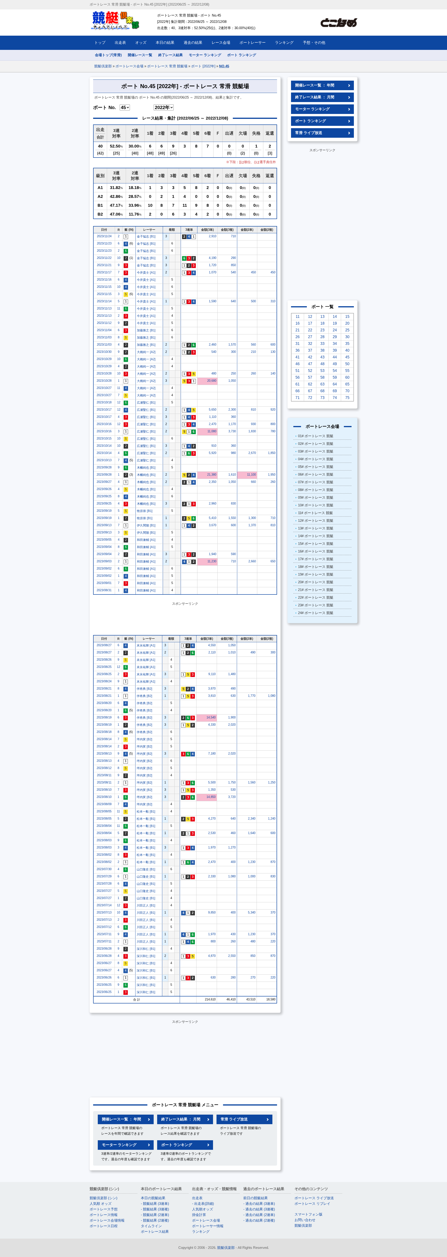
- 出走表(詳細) (203, 1203)
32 (310, 344)
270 (253, 977)
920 (273, 409)
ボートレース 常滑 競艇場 (167, 66)
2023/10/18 (104, 402)
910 (213, 445)
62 (310, 384)
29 (335, 337)
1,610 (232, 474)
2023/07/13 (104, 912)
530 (233, 789)
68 (322, 391)
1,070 (212, 272)
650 (273, 561)
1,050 (232, 380)
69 (335, 391)
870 (273, 862)
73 (322, 398)
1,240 (271, 818)
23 (322, 330)
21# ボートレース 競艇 (315, 590)
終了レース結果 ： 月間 (180, 1119)
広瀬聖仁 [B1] (146, 402)
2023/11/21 (104, 265)
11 (118, 308)
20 (347, 323)
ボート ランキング (241, 55)
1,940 (212, 554)
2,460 (212, 344)
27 (310, 337)
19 (335, 323)
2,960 (212, 503)
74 (335, 398)
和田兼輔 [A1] (146, 540)
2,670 (252, 453)
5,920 (212, 453)
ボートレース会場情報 (107, 1220)
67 (310, 391)
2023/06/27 (104, 963)
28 (322, 337)
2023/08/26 (104, 659)
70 (347, 391)
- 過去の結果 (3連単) (259, 1203)
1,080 (271, 695)
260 (253, 373)
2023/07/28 (104, 883)
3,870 (212, 688)
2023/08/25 (104, 667)
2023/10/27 (104, 388)
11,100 (251, 474)
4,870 (212, 956)
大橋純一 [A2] (146, 352)
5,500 (212, 782)
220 (273, 941)
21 (297, 330)
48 (322, 364)
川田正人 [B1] (146, 905)
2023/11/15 (104, 286)
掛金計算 (199, 1215)
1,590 (212, 301)
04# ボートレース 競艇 (315, 459)
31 (297, 344)
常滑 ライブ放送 (234, 1119)
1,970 (212, 847)
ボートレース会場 (129, 66)
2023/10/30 (104, 352)
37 (310, 350)
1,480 (232, 674)
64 (335, 384)
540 (233, 272)
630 (233, 695)
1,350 (212, 789)
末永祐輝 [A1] (146, 645)
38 (322, 350)
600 (273, 344)
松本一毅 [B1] (146, 811)
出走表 (197, 1198)
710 (233, 236)
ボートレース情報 (104, 1215)
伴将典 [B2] (144, 688)
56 (297, 377)
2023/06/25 (104, 984)
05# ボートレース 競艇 (315, 467)
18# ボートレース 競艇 (315, 567)
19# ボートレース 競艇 (315, 574)
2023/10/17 (104, 409)
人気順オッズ (202, 1209)
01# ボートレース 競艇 (315, 436)
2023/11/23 (104, 243)
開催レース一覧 (140, 55)
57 (310, 377)
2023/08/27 (104, 645)
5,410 (212, 518)
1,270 (232, 847)
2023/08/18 (104, 732)
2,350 (212, 482)
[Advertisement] (185, 617)
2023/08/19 (104, 717)
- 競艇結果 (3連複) (155, 1209)
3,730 (232, 431)
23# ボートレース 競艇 (315, 605)
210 (253, 352)
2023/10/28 (104, 373)
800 (273, 424)
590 (233, 554)
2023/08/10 (104, 789)
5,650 (212, 409)
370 (273, 912)
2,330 (212, 876)
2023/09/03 (104, 561)
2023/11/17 (104, 272)
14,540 (211, 717)
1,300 (252, 518)
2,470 (212, 424)
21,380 (211, 474)
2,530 (212, 833)
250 (233, 373)
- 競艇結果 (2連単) (155, 1215)
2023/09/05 (104, 539)
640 (233, 301)
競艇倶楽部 (103, 66)
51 (297, 371)
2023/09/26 (104, 489)
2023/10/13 (104, 460)
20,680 (211, 380)
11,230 (211, 561)
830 (233, 503)
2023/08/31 (104, 590)
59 (335, 377)
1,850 (271, 453)
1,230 (251, 862)
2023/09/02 (104, 568)
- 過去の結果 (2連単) (259, 1215)
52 (310, 371)
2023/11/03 (104, 337)
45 (347, 357)
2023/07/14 (104, 905)
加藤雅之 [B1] (146, 330)
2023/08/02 (104, 854)
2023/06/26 (104, 977)
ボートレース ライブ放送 (314, 1198)
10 (118, 258)
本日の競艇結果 (153, 1198)
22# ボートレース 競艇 (315, 597)
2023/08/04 (104, 826)
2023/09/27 (104, 482)
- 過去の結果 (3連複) (259, 1209)
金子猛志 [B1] (146, 236)
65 (347, 384)
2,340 (251, 818)
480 (213, 373)
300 (233, 352)
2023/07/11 (104, 934)
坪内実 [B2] (144, 739)
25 (347, 330)
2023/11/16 (104, 279)
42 (310, 357)
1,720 (212, 265)
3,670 (212, 525)
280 (233, 977)
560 (253, 344)
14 (335, 317)
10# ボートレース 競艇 (315, 505)
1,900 (232, 717)
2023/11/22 (104, 258)
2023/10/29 (104, 359)
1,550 (232, 518)
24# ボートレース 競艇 (315, 613)
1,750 (232, 782)
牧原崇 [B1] (144, 511)
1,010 (232, 652)
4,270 (212, 818)
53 (322, 371)
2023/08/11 (104, 775)
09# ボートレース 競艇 (315, 497)
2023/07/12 (104, 927)
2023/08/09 (104, 804)
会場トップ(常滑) (108, 55)
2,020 (232, 724)
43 (322, 357)
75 (347, 398)
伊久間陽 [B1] (146, 525)
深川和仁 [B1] (146, 949)
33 (322, 344)
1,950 (271, 474)
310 (273, 301)
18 (322, 323)
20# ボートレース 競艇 (315, 582)
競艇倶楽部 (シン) (103, 1198)
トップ (99, 43)
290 (233, 258)
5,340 (251, 912)
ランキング (201, 1231)
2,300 (232, 409)
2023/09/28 (104, 467)
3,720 (232, 797)
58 (322, 377)
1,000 (251, 876)
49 (335, 364)
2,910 (212, 236)
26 (297, 337)
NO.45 (224, 66)
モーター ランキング (205, 55)
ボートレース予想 (104, 1209)
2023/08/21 (104, 688)
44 (335, 357)
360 (233, 417)
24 (335, 330)
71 (297, 398)
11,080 (211, 431)
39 (335, 350)
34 (335, 344)
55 (347, 371)
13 (322, 317)
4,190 (212, 258)
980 (233, 453)
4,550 (212, 645)
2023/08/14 (104, 739)
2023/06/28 (104, 948)
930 (253, 424)
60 (347, 377)
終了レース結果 (170, 55)
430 (233, 934)
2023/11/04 (104, 330)
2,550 (232, 956)
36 (297, 350)
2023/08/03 (104, 840)
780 (273, 431)
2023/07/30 (104, 869)
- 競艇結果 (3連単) (155, 1203)
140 (273, 373)
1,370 (252, 525)
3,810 (212, 695)
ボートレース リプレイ (312, 1203)
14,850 (211, 797)
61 (297, 384)
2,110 (212, 652)
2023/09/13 (104, 525)
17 (310, 323)
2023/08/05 (104, 811)
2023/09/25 (104, 496)
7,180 (212, 753)
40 (347, 350)
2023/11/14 (104, 301)
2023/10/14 (104, 445)
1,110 (212, 417)
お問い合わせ (305, 1220)
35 (347, 344)
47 (310, 364)
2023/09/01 (104, 583)
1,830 (252, 431)
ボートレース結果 (155, 1231)
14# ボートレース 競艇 (315, 536)
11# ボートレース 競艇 (315, 513)
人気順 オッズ (101, 1203)
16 (297, 323)
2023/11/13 (104, 308)
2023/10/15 (104, 438)
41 (297, 357)
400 (233, 862)
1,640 (251, 833)
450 (253, 272)
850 (233, 265)
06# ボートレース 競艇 (315, 474)
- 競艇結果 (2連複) (155, 1220)
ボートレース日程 (104, 1226)
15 (347, 317)
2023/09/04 (104, 547)
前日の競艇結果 (255, 1198)
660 (253, 482)
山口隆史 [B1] (146, 869)
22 (310, 330)
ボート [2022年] (203, 66)
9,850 (212, 912)
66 (297, 391)
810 (253, 409)
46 (297, 364)
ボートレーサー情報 (208, 1226)
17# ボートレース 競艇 (315, 559)
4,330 (212, 724)
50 (347, 364)
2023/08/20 (104, 703)
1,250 (271, 782)
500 (253, 301)
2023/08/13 (104, 753)
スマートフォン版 (308, 1214)
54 (335, 371)
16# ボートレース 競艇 (315, 551)
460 (233, 833)
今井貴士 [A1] (146, 272)
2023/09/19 (104, 510)
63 (322, 384)
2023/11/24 (104, 236)
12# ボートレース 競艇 (315, 520)
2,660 (252, 561)
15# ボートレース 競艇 (315, 544)
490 (253, 652)
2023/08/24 (104, 681)
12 (118, 402)
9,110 (212, 674)
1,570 (232, 344)
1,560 (251, 782)
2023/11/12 (104, 323)
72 (310, 398)
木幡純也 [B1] (146, 467)
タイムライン (151, 1226)
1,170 (232, 424)
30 (347, 337)
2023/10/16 (104, 424)
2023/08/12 (104, 768)
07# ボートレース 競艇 (315, 482)
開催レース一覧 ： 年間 (121, 1119)
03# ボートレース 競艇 (315, 451)
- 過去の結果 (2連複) (259, 1220)
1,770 (251, 695)
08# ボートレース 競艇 (315, 490)
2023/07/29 (104, 876)
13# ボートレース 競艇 (315, 528)
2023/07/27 (104, 891)
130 (273, 352)
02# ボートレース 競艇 (315, 444)
